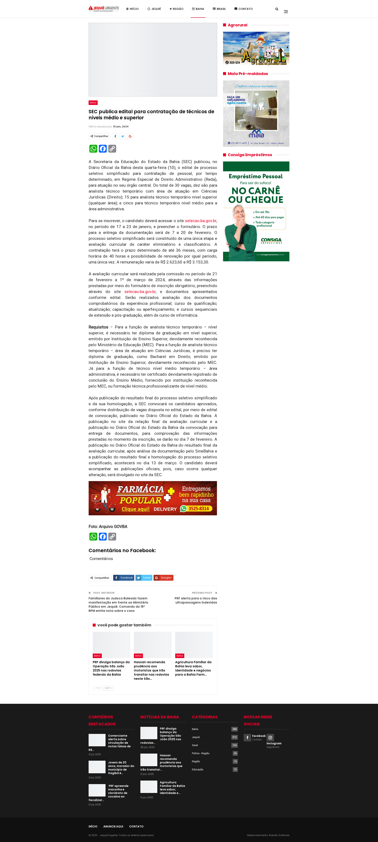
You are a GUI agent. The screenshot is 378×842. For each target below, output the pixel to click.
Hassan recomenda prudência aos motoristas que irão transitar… (161, 762)
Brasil (221, 9)
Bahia (200, 9)
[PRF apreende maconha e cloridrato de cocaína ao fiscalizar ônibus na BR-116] (97, 790)
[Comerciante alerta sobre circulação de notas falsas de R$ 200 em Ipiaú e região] (97, 740)
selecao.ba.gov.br (200, 220)
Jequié (156, 9)
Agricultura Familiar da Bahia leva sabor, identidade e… (172, 787)
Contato (245, 9)
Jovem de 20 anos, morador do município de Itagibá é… (121, 767)
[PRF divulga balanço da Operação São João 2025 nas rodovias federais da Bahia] (111, 645)
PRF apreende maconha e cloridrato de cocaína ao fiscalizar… (109, 793)
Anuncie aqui (113, 826)
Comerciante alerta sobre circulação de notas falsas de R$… (110, 743)
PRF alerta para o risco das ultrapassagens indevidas (196, 600)
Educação (197, 769)
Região (178, 9)
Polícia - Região (200, 753)
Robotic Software (279, 835)
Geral (195, 745)
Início (134, 9)
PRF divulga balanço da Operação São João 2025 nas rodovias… (160, 736)
